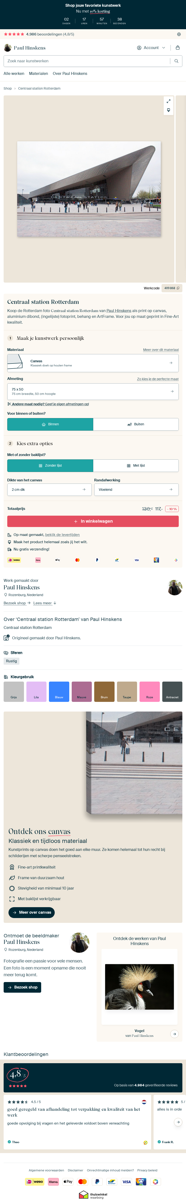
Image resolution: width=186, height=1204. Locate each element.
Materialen (38, 73)
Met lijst (139, 465)
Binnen (53, 424)
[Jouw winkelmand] (177, 47)
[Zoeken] (176, 61)
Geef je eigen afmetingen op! (50, 404)
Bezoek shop (15, 603)
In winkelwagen (97, 521)
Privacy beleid (147, 1170)
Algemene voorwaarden (46, 1170)
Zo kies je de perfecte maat (158, 379)
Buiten (139, 424)
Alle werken (14, 73)
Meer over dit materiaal (161, 350)
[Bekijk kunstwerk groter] (168, 101)
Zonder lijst (53, 465)
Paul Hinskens (30, 48)
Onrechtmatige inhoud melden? (110, 1170)
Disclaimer (75, 1170)
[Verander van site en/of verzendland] (179, 34)
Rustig (11, 661)
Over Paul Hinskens (70, 73)
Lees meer (43, 603)
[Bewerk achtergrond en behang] (168, 110)
